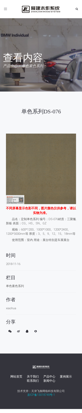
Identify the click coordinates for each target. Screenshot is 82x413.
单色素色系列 (32, 66)
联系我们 (33, 381)
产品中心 (10, 66)
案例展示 (66, 376)
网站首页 (16, 376)
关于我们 (33, 376)
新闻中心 (49, 381)
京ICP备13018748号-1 (41, 394)
